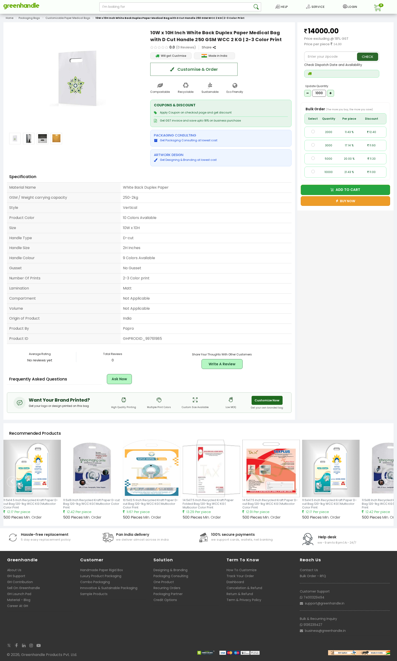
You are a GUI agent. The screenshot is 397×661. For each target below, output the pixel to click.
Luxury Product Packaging (100, 576)
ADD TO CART (347, 189)
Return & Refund (240, 594)
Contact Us (309, 570)
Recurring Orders (166, 588)
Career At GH (17, 606)
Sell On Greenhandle (23, 588)
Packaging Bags (29, 18)
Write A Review (222, 364)
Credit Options (165, 600)
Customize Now (267, 400)
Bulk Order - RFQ (313, 576)
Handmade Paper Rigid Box (101, 570)
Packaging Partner (168, 594)
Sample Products (94, 594)
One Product (163, 582)
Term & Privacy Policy (244, 600)
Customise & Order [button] (197, 69)
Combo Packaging (95, 582)
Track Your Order (240, 576)
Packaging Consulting (170, 576)
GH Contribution (20, 582)
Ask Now (119, 379)
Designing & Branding (170, 570)
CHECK (367, 56)
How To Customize (242, 570)
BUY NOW (347, 201)
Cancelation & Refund (244, 588)
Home (9, 18)
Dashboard (235, 582)
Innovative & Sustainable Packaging (108, 588)
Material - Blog (18, 600)
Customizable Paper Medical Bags (67, 18)
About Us (14, 570)
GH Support (16, 576)
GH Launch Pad (19, 594)
